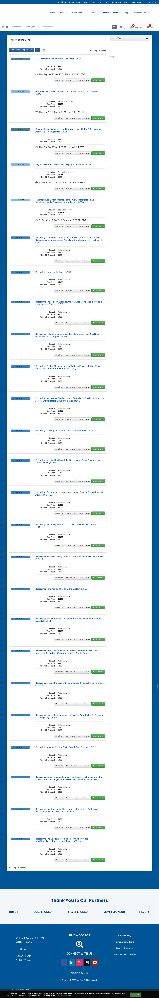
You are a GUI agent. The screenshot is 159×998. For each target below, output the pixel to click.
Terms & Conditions (124, 942)
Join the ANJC (76, 12)
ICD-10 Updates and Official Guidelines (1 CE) (58, 59)
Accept (136, 995)
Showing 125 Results (98, 51)
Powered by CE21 (79, 972)
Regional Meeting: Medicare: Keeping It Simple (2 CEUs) (63, 164)
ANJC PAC (104, 2)
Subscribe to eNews (119, 2)
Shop (126, 12)
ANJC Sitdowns (90, 2)
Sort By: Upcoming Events (21, 50)
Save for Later (70, 80)
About (61, 12)
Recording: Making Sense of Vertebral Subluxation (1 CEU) (64, 431)
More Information (64, 996)
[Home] (7, 27)
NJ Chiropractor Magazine (69, 2)
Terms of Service (124, 948)
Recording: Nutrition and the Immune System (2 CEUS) (62, 589)
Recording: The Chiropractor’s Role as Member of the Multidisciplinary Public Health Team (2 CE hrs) (61, 840)
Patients (92, 12)
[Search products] (114, 27)
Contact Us (152, 2)
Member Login (138, 2)
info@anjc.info (23, 948)
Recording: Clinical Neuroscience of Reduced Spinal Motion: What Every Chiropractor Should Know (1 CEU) (68, 367)
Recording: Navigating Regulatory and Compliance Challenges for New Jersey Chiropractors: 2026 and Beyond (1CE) (69, 399)
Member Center (142, 12)
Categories (16, 27)
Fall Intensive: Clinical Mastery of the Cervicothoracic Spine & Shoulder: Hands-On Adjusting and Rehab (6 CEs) (65, 201)
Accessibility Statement (124, 954)
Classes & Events (110, 12)
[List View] (43, 50)
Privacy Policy (124, 935)
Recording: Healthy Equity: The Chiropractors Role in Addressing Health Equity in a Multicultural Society (67, 810)
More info (58, 80)
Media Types (30, 27)
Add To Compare (84, 80)
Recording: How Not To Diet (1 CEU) (53, 272)
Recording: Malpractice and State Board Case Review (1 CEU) (65, 747)
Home (52, 12)
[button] (3, 27)
